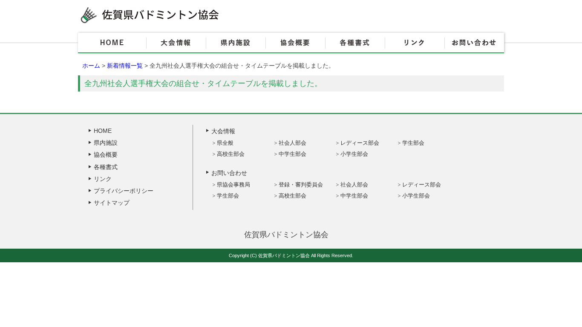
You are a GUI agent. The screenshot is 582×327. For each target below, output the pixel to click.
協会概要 (295, 43)
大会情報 (176, 43)
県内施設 (235, 43)
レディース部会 (359, 143)
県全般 (225, 143)
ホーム (91, 65)
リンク (414, 43)
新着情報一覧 (125, 65)
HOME (112, 43)
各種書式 (355, 43)
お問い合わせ (474, 43)
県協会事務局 (233, 184)
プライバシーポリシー (123, 190)
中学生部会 (292, 154)
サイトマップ (112, 202)
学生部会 (413, 143)
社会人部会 (292, 143)
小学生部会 (354, 154)
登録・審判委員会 (301, 184)
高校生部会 (231, 154)
